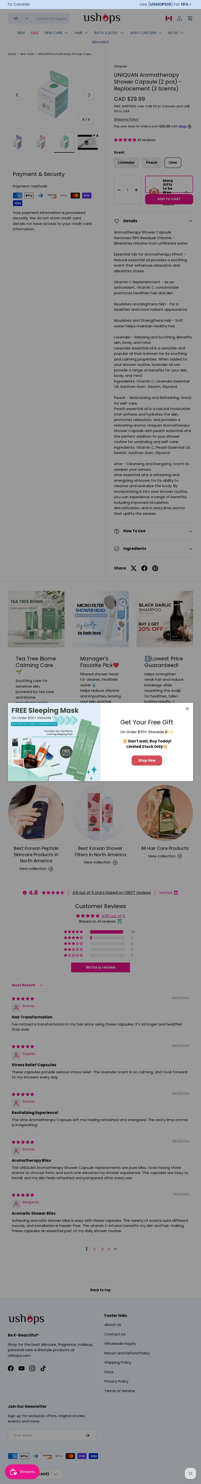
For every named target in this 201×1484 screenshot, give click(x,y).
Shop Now (146, 760)
